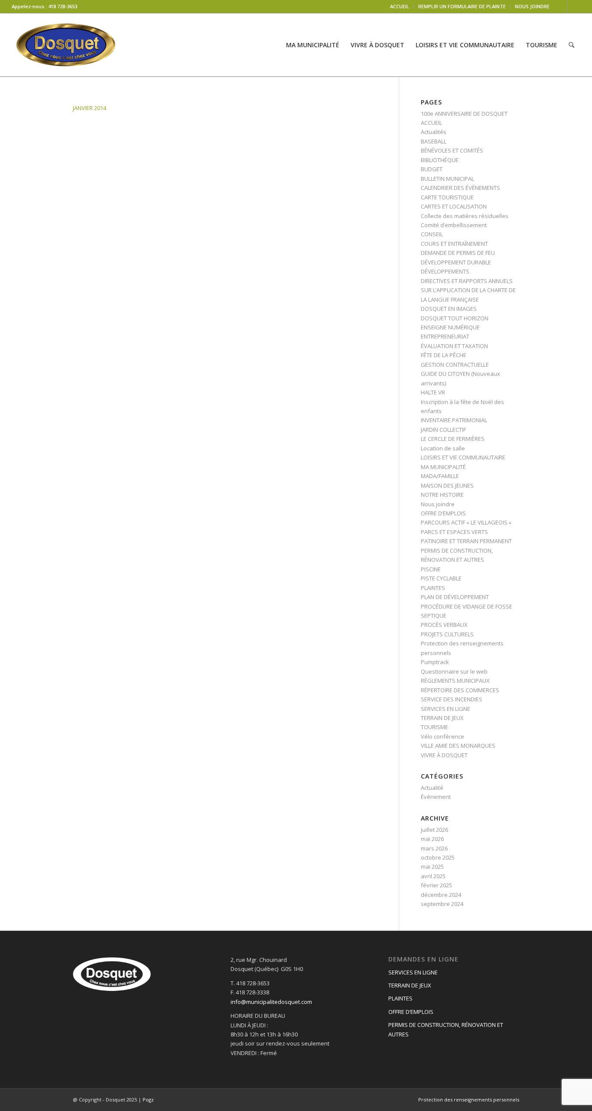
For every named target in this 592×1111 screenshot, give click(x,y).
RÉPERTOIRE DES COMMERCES (460, 690)
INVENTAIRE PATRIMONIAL (454, 420)
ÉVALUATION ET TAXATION (454, 346)
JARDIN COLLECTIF (443, 429)
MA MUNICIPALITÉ (443, 467)
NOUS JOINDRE (532, 6)
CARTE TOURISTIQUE (447, 197)
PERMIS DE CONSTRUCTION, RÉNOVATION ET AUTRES (445, 1029)
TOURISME (434, 727)
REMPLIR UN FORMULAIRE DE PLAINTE (462, 6)
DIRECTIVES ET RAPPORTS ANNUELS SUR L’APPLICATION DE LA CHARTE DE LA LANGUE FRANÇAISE (468, 290)
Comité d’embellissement (454, 225)
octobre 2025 (438, 857)
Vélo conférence (442, 736)
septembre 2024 (442, 904)
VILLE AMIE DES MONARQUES (458, 745)
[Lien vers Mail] (573, 6)
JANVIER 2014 (89, 108)
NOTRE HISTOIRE (442, 494)
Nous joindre (438, 504)
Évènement (436, 797)
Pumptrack (435, 662)
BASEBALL (433, 141)
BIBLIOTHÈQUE (440, 160)
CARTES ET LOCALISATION (454, 206)
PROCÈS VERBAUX (444, 625)
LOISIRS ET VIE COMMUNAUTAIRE (463, 457)
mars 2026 (434, 848)
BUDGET (431, 169)
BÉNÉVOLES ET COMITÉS (452, 150)
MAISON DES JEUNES (447, 485)
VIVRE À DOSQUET (444, 755)
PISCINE (431, 569)
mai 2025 (432, 866)
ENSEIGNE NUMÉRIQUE (450, 327)
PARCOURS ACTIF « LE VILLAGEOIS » (466, 522)
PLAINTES (433, 588)
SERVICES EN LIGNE (445, 709)
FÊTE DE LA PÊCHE (443, 355)
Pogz (148, 1099)
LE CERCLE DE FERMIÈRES (453, 439)
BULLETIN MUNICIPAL (447, 178)
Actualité (432, 788)
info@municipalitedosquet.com (271, 1002)
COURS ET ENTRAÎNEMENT (454, 244)
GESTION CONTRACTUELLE (455, 364)
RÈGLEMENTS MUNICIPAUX (455, 680)
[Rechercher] (571, 44)
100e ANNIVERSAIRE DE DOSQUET (464, 113)
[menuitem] (400, 6)
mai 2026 (432, 839)
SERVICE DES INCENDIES (451, 699)
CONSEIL (432, 234)
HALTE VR (433, 392)
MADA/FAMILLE (440, 476)
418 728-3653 (62, 6)
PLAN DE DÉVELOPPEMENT (455, 597)
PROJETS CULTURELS (447, 634)
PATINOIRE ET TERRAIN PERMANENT (466, 541)
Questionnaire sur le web (454, 671)
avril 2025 (433, 876)
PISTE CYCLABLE (441, 578)
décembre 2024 (441, 895)
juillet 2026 (434, 830)
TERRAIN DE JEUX (442, 718)
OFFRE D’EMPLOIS (443, 513)
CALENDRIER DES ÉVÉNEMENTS (460, 188)
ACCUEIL (399, 6)
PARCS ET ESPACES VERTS (454, 532)
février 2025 (436, 885)
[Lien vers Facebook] (560, 6)
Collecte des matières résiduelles (464, 216)
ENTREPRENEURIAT (445, 336)
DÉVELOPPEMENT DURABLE (456, 262)
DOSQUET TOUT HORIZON (454, 318)
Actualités (433, 132)
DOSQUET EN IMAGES (449, 309)
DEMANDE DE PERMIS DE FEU (458, 253)
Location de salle (443, 448)
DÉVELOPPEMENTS (445, 271)
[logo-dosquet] (66, 44)
